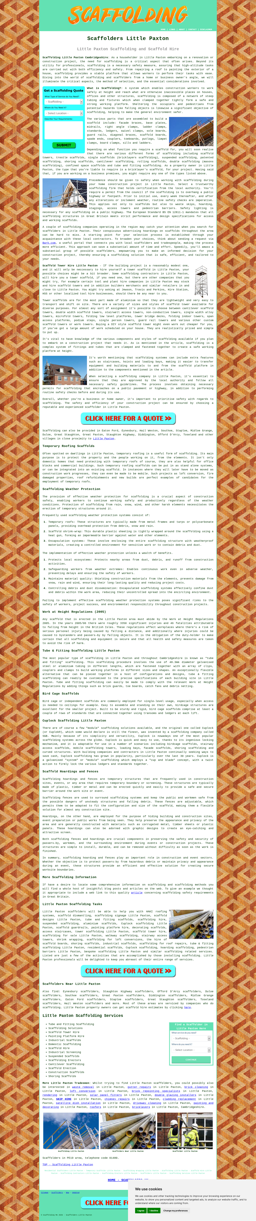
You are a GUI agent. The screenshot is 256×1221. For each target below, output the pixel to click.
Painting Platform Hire (66, 1036)
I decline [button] (154, 1210)
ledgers (111, 130)
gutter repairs (139, 1087)
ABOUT (182, 29)
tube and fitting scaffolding (137, 165)
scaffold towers (70, 285)
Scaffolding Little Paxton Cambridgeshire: (76, 57)
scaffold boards (152, 134)
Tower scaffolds (55, 300)
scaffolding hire (151, 919)
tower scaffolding (89, 931)
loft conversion (82, 1091)
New (67, 1193)
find (55, 991)
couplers (113, 138)
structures (133, 779)
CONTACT (192, 29)
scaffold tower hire (149, 931)
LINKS (172, 29)
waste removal (83, 1087)
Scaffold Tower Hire (63, 1032)
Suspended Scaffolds (63, 1056)
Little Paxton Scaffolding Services (83, 1016)
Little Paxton (103, 438)
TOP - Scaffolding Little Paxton (68, 1164)
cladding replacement (179, 1099)
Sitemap (44, 1193)
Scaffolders (57, 1193)
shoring (76, 943)
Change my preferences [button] (175, 1210)
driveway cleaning (147, 1103)
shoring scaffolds (78, 161)
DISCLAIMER (206, 29)
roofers (95, 1107)
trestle (62, 157)
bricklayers (141, 1107)
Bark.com (49, 243)
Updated (75, 1193)
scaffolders (122, 77)
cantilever (105, 161)
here (187, 1007)
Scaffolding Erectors (64, 1060)
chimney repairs (117, 1099)
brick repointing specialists (156, 1091)
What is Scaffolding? (104, 88)
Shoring (54, 1076)
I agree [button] (140, 1210)
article (137, 892)
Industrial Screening (64, 1052)
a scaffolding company (133, 376)
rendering (50, 1095)
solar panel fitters (106, 1095)
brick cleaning (196, 1087)
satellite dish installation (78, 1103)
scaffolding (113, 61)
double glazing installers (175, 1095)
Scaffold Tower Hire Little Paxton (70, 265)
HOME (163, 29)
